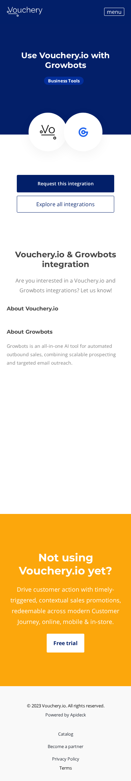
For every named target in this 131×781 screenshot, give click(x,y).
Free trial (65, 643)
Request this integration (66, 183)
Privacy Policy (65, 759)
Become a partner (65, 746)
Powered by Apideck (65, 715)
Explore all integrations (65, 204)
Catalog (65, 734)
